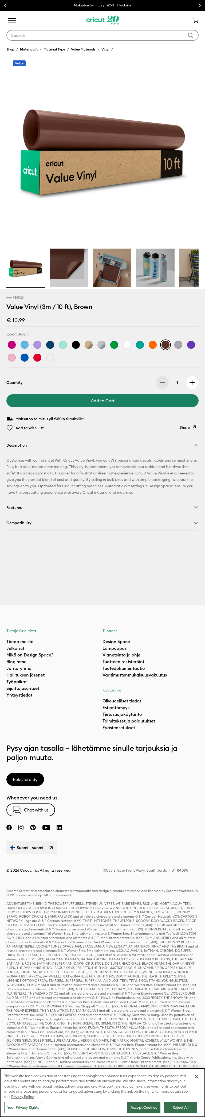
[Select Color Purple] (191, 344)
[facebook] (9, 827)
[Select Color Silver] (101, 344)
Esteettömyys (115, 707)
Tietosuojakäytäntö (122, 714)
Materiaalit (29, 49)
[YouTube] (46, 827)
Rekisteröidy (25, 779)
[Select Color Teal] (140, 344)
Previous (5, 5)
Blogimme (16, 661)
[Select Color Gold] (88, 344)
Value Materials (83, 49)
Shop (10, 49)
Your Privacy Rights (23, 1107)
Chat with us (36, 810)
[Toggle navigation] (11, 20)
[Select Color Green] (114, 344)
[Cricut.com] (102, 20)
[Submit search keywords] (190, 35)
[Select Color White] (127, 344)
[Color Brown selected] (165, 344)
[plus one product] (192, 382)
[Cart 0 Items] (193, 20)
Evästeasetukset (118, 727)
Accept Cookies (144, 1107)
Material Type (54, 49)
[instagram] (20, 827)
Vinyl (105, 49)
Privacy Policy (22, 1097)
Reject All (180, 1107)
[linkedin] (59, 827)
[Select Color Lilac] (37, 344)
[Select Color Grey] (178, 344)
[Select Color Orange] (152, 344)
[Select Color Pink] (11, 357)
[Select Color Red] (37, 357)
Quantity (14, 382)
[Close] (196, 1077)
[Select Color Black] (75, 344)
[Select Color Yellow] (50, 357)
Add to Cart (103, 400)
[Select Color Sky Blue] (24, 344)
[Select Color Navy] (50, 344)
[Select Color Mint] (63, 344)
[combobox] (102, 35)
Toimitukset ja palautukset (128, 721)
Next (199, 5)
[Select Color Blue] (24, 357)
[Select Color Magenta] (11, 344)
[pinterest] (33, 827)
